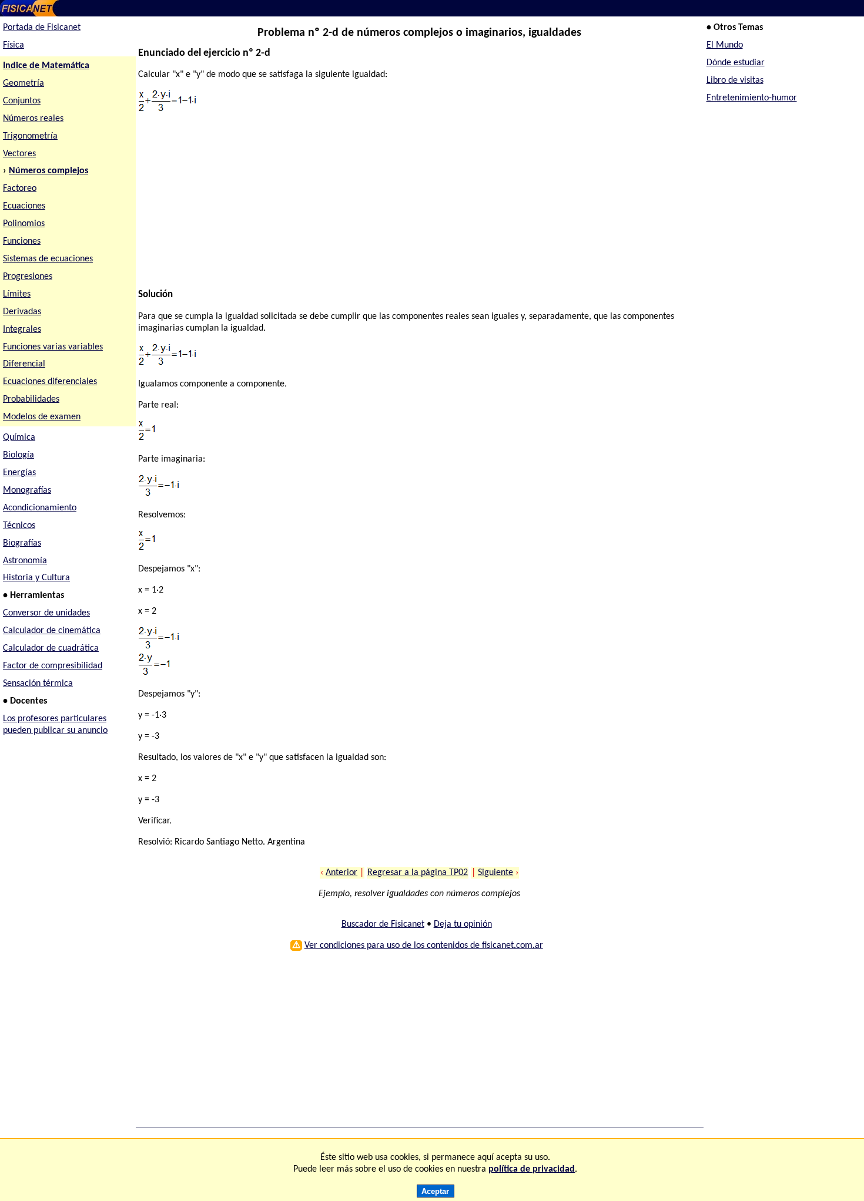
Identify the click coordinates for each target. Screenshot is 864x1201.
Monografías (27, 490)
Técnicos (19, 525)
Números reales (33, 118)
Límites (17, 294)
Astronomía (25, 561)
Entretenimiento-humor (751, 98)
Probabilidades (31, 399)
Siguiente (495, 872)
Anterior (341, 872)
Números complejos (48, 171)
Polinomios (24, 223)
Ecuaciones (24, 206)
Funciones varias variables (53, 347)
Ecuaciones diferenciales (50, 381)
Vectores (19, 154)
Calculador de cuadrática (51, 648)
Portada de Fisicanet (42, 27)
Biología (18, 455)
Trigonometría (30, 136)
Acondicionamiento (39, 508)
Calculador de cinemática (52, 630)
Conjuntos (22, 101)
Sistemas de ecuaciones (48, 259)
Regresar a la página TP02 (417, 872)
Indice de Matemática (46, 65)
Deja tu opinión (463, 924)
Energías (19, 472)
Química (19, 437)
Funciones (22, 241)
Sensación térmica (38, 683)
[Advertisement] (413, 207)
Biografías (22, 543)
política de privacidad (531, 1169)
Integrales (22, 329)
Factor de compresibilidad (52, 666)
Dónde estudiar (735, 63)
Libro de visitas (734, 80)
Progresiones (27, 276)
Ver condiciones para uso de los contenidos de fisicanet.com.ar (423, 945)
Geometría (23, 83)
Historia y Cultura (36, 578)
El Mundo (724, 45)
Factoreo (19, 188)
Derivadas (22, 312)
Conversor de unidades (46, 613)
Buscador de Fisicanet (382, 924)
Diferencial (24, 364)
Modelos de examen (42, 417)
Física (13, 45)
